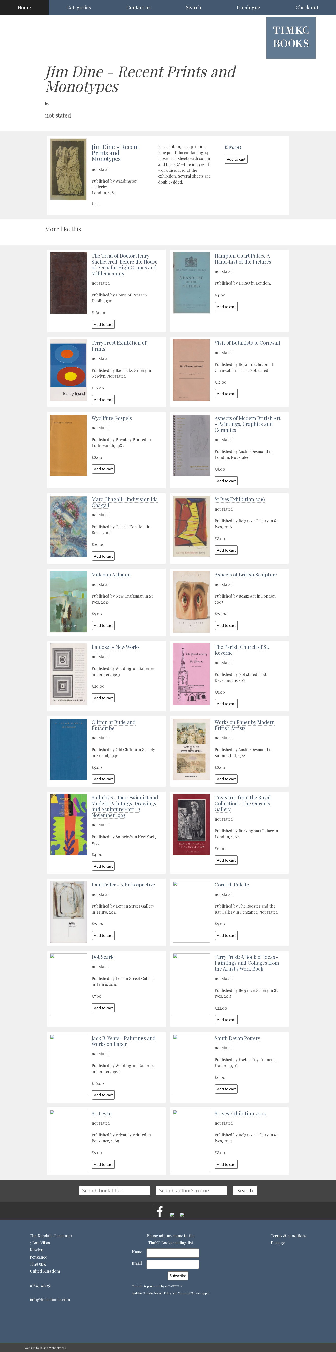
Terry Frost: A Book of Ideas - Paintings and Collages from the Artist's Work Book (247, 962)
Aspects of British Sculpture (246, 574)
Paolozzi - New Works (116, 646)
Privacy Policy (162, 1293)
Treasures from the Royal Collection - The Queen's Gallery (243, 803)
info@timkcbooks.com (50, 1299)
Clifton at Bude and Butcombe (114, 725)
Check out (307, 7)
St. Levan (102, 1113)
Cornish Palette (232, 884)
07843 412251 (40, 1285)
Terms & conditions (288, 1235)
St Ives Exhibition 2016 (240, 499)
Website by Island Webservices (45, 1348)
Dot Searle (103, 956)
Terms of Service (189, 1293)
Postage (278, 1242)
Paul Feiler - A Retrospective (123, 884)
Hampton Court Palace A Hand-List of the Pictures (243, 258)
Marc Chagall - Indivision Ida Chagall (125, 502)
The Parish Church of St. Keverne (242, 649)
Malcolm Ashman (111, 574)
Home (24, 7)
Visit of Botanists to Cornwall (247, 342)
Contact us (138, 7)
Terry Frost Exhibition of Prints (119, 345)
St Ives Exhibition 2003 (240, 1113)
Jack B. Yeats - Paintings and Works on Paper (124, 1041)
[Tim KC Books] (291, 51)
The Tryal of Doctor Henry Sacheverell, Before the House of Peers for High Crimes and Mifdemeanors (124, 264)
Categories (78, 7)
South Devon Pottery (237, 1038)
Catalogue (248, 7)
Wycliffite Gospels (112, 418)
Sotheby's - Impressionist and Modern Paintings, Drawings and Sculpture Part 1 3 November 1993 (125, 806)
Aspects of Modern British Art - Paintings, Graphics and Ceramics (247, 424)
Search (193, 7)
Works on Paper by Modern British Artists (245, 725)
